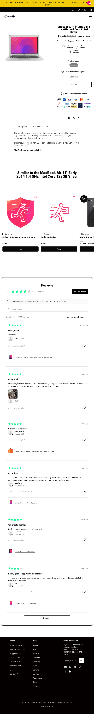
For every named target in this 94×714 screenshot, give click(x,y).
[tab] (22, 126)
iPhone (35, 645)
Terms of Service (16, 666)
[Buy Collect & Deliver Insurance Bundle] (20, 213)
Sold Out (73, 85)
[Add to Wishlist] (36, 197)
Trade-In (36, 682)
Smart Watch (38, 653)
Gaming (36, 670)
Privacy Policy (15, 662)
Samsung (36, 662)
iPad (34, 649)
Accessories (37, 678)
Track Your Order (16, 645)
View (20, 249)
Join (81, 660)
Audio (35, 666)
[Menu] (90, 16)
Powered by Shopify (47, 706)
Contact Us (14, 674)
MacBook (36, 658)
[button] (69, 118)
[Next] (50, 255)
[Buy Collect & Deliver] (59, 213)
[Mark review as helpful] (85, 346)
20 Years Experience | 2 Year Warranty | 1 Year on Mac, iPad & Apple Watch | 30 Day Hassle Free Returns (47, 3)
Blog (11, 670)
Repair (35, 686)
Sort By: (70, 317)
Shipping (71, 41)
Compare (8, 234)
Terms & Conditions (17, 649)
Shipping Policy (16, 653)
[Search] (73, 9)
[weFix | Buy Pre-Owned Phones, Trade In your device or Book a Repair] (9, 16)
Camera (36, 674)
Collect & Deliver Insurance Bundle (18, 237)
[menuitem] (81, 9)
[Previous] (44, 255)
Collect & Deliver (49, 237)
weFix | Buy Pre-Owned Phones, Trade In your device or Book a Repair (44, 702)
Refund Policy (15, 658)
